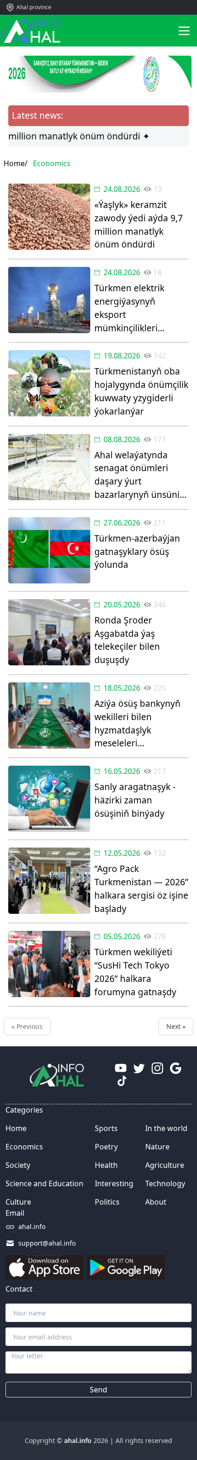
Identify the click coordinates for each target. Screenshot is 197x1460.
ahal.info (31, 1226)
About (155, 1202)
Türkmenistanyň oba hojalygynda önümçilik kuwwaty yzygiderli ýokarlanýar (141, 391)
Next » (176, 1026)
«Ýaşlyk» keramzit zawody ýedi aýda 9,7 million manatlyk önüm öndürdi (138, 224)
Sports (106, 1128)
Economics (24, 1147)
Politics (107, 1202)
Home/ (15, 163)
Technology (165, 1183)
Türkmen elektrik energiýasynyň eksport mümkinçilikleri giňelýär (129, 308)
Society (17, 1165)
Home (16, 1128)
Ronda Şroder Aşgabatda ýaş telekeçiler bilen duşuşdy (127, 640)
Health (106, 1165)
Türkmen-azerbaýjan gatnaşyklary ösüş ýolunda (137, 551)
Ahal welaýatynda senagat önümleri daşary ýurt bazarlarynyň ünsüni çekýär (137, 475)
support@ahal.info (47, 1243)
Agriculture (164, 1165)
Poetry (106, 1147)
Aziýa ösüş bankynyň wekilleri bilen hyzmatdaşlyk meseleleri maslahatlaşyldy (137, 723)
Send (98, 1390)
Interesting (114, 1183)
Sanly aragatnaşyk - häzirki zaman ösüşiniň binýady (134, 799)
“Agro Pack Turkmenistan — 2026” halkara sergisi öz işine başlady (141, 888)
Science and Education (44, 1183)
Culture (18, 1202)
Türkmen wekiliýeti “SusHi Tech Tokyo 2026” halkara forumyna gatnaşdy (135, 972)
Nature (157, 1147)
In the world (166, 1128)
